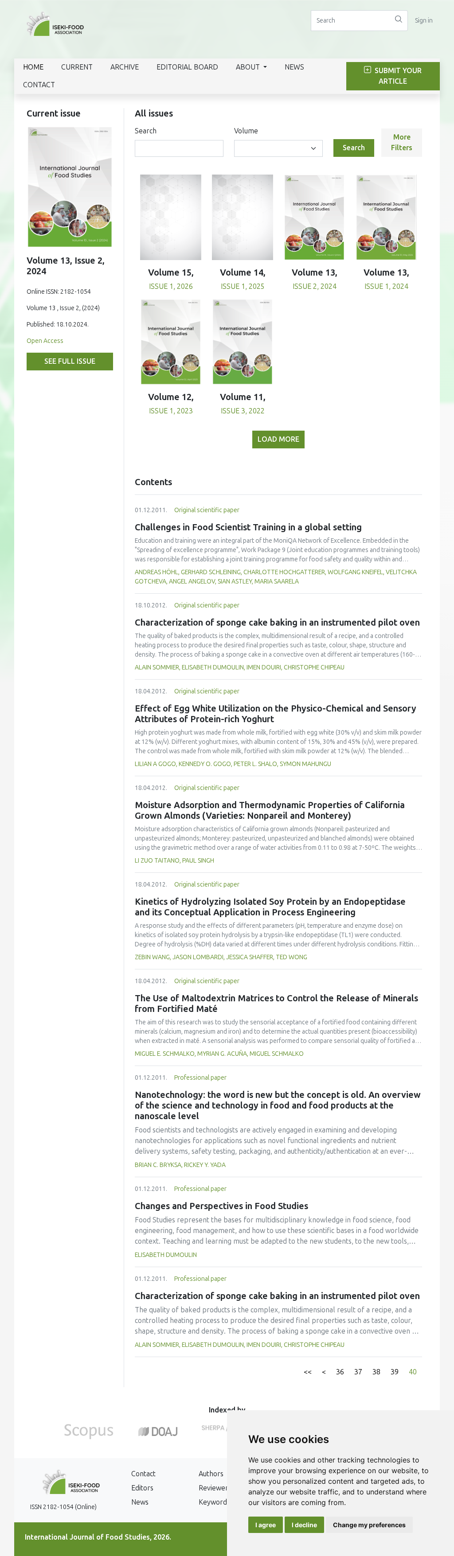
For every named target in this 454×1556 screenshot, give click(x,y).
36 (340, 1372)
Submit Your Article (397, 76)
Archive (124, 67)
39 (395, 1372)
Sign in (424, 20)
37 (358, 1372)
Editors (142, 1488)
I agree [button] (265, 1525)
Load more (278, 439)
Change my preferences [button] (369, 1525)
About (249, 67)
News (294, 67)
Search (146, 131)
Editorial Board (187, 67)
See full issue (69, 361)
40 (413, 1372)
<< (308, 1372)
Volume (246, 131)
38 (376, 1372)
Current (77, 67)
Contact (39, 85)
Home (33, 67)
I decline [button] (304, 1525)
